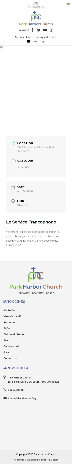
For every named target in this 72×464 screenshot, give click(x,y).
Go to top (9, 310)
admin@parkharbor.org (22, 398)
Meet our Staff (12, 316)
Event (6, 340)
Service (25, 167)
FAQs (6, 328)
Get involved (11, 346)
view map (38, 41)
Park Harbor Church (45, 454)
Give (6, 352)
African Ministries (13, 334)
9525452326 (16, 390)
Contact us (10, 358)
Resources (9, 322)
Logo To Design (49, 459)
